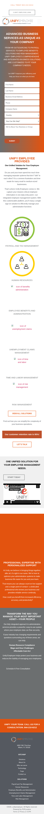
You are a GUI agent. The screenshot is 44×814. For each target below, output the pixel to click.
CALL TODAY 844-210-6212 (22, 5)
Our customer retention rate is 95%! (22, 434)
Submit (12, 141)
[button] (39, 21)
